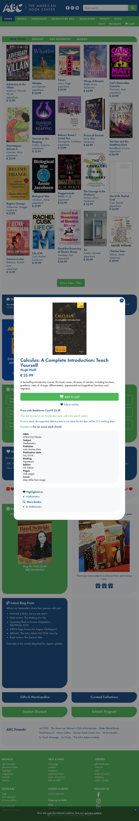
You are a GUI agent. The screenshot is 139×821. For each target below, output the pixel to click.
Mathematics (32, 496)
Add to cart (71, 397)
